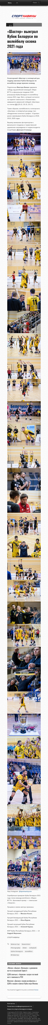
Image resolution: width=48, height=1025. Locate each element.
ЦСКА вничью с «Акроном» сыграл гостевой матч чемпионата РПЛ (22, 975)
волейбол (28, 951)
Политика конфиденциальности (19, 1006)
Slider (25, 948)
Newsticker (26, 944)
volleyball (32, 948)
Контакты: (11, 1003)
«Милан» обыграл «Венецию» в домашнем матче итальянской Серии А (22, 969)
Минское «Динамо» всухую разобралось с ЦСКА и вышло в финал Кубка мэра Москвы (22, 982)
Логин (36, 990)
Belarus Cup (15, 944)
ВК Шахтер (15, 955)
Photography (15, 948)
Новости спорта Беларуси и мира (19, 1009)
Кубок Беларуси (17, 951)
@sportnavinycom (25, 891)
